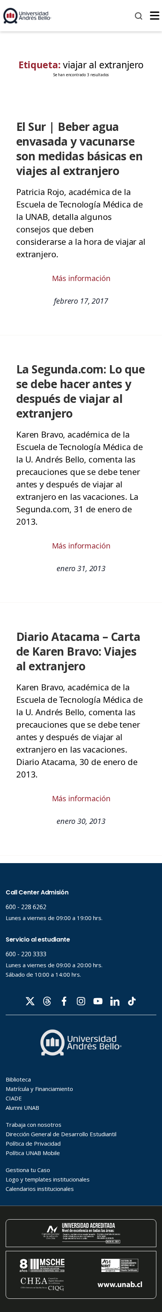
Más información (81, 278)
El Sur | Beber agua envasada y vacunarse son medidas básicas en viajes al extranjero (79, 148)
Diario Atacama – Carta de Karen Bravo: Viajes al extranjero (78, 651)
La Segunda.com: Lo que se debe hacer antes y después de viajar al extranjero (80, 391)
